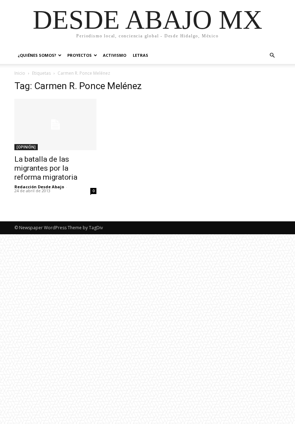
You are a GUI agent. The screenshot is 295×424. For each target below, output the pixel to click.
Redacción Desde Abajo (39, 186)
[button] (272, 55)
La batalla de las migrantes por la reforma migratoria (45, 168)
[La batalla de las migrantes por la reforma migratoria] (55, 124)
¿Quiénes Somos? (37, 55)
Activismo (114, 55)
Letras (140, 55)
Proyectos (79, 55)
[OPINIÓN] (26, 146)
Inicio (19, 73)
